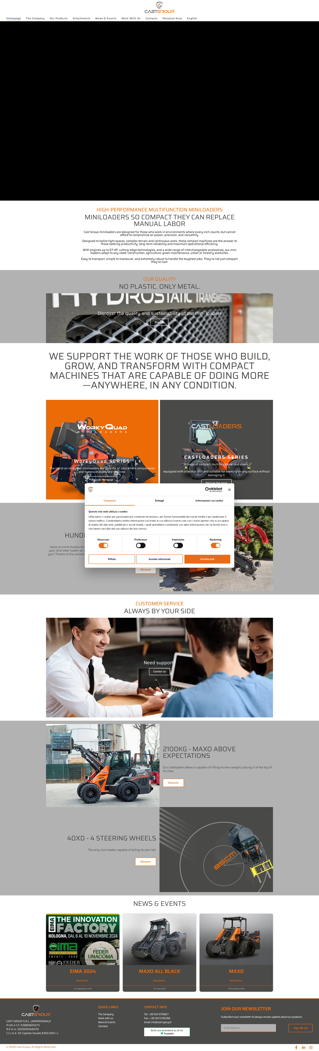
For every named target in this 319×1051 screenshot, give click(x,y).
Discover (159, 322)
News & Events (105, 18)
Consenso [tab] (110, 500)
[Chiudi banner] (229, 490)
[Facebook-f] (296, 1047)
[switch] (141, 545)
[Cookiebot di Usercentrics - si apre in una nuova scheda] (207, 489)
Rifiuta (112, 559)
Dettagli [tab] (159, 500)
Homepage (13, 18)
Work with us (131, 18)
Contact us (159, 672)
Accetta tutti (207, 559)
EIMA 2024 (83, 971)
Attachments (81, 18)
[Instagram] (311, 1047)
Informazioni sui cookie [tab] (209, 500)
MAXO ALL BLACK (159, 971)
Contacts (152, 18)
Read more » (82, 980)
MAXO (236, 971)
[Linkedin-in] (303, 1047)
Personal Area (172, 18)
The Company (35, 18)
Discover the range (102, 480)
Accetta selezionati (159, 559)
